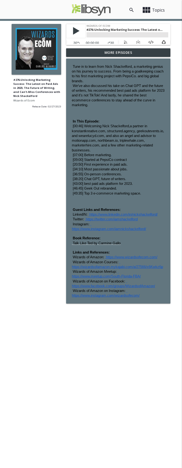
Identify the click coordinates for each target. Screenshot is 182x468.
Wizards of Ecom (24, 100)
